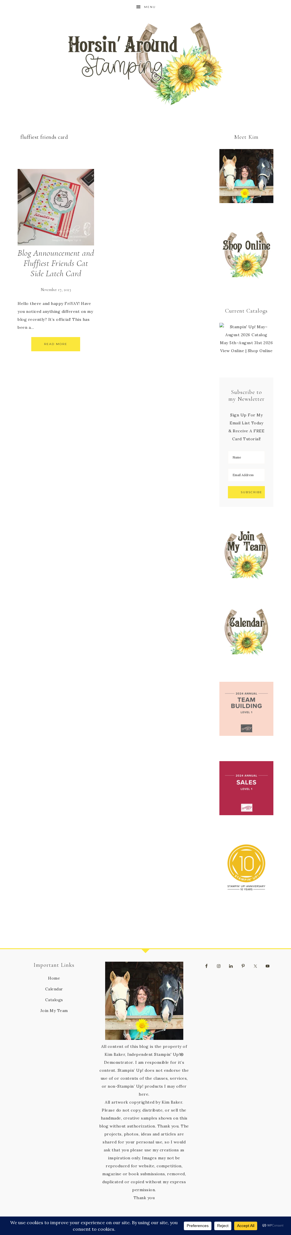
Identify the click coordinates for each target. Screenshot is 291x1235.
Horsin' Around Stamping (145, 64)
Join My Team (54, 1010)
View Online (232, 350)
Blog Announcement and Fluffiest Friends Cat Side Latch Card (56, 263)
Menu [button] (150, 7)
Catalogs (54, 999)
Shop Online (260, 350)
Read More (55, 344)
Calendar (54, 989)
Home (54, 978)
